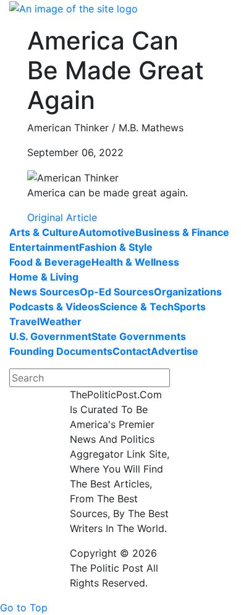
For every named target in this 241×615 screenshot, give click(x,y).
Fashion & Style (116, 247)
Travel (24, 321)
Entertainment (44, 247)
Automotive (106, 232)
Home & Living (43, 277)
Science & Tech (136, 306)
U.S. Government (50, 336)
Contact (131, 351)
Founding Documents (60, 351)
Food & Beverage (50, 262)
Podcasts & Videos (54, 306)
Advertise (174, 351)
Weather (61, 321)
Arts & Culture (43, 232)
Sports (190, 306)
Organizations (188, 292)
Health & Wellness (135, 262)
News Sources (44, 292)
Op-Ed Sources (117, 292)
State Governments (138, 336)
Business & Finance (182, 232)
